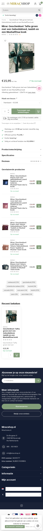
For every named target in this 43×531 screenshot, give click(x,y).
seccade (8, 290)
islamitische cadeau (15, 286)
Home (4, 20)
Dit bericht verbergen (14, 526)
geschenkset (29, 282)
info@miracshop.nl (13, 453)
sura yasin (22, 290)
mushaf (32, 286)
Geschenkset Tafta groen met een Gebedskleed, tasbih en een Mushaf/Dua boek (11, 333)
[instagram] (38, 526)
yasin (14, 294)
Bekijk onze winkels (21, 414)
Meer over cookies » (32, 527)
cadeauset (13, 282)
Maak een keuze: (9, 98)
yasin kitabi (27, 294)
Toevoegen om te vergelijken (11, 123)
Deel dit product (28, 123)
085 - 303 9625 (12, 447)
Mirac (4, 34)
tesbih (35, 290)
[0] (40, 3)
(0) (20, 34)
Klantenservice (21, 406)
